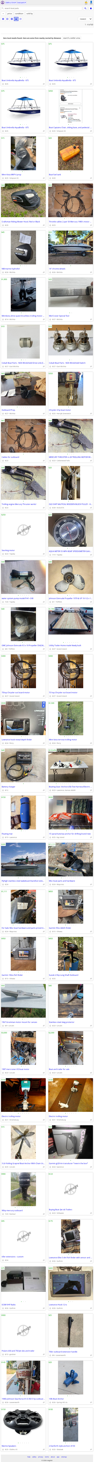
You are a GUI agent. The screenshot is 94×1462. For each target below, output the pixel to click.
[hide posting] (43, 84)
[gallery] (16, 19)
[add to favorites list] (3, 84)
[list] (3, 19)
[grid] (12, 19)
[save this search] (91, 8)
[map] (20, 19)
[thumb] (7, 19)
